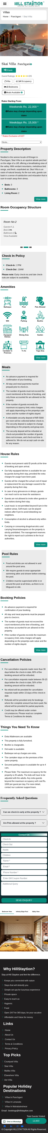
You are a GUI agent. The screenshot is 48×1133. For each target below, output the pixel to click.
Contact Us (10, 1039)
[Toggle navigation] (5, 4)
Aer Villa (8, 1080)
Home (5, 17)
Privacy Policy (11, 1048)
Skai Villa (8, 1066)
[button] (21, 247)
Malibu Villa (9, 1071)
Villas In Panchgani (14, 1097)
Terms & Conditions (14, 1044)
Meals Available (13, 92)
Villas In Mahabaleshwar (16, 1106)
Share (9, 70)
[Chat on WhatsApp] (12, 1121)
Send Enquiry (24, 900)
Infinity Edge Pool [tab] (22, 911)
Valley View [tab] (36, 911)
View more (41, 199)
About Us (9, 1035)
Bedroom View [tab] (7, 911)
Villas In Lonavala (13, 1102)
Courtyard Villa (11, 1062)
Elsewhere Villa (11, 1075)
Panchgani (16, 17)
